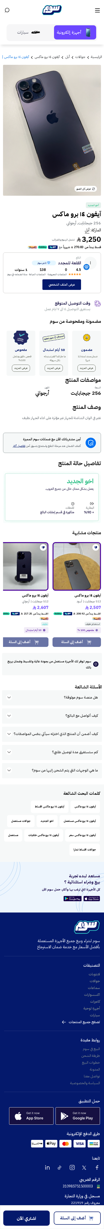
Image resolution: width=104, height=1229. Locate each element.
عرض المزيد (86, 368)
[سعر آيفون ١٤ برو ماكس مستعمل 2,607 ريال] (24, 566)
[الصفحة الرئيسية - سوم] (52, 10)
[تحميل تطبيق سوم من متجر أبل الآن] (92, 898)
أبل (87, 230)
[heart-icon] (95, 547)
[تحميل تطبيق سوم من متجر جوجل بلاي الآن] (73, 898)
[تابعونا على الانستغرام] (72, 1167)
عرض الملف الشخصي (61, 284)
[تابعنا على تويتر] (84, 1167)
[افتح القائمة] (97, 10)
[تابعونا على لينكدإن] (47, 1167)
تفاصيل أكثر (19, 446)
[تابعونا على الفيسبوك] (97, 1167)
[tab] (75, 32)
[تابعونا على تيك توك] (60, 1167)
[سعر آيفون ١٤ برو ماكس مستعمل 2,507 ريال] (77, 566)
